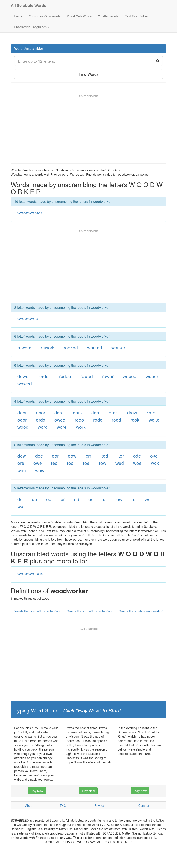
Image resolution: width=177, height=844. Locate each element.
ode (137, 455)
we (148, 499)
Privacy (99, 805)
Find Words (88, 74)
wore (62, 427)
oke (154, 455)
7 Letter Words (108, 16)
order (44, 376)
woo (21, 470)
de (20, 499)
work (81, 427)
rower (108, 376)
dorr (95, 412)
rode (98, 419)
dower (23, 376)
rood (116, 419)
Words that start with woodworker (37, 611)
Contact (143, 805)
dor (55, 455)
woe (137, 463)
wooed (129, 376)
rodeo (65, 376)
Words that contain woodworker (141, 611)
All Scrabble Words (28, 5)
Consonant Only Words (44, 16)
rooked (71, 347)
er (63, 499)
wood (22, 427)
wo (20, 506)
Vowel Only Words (79, 16)
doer (22, 412)
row (102, 463)
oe (91, 499)
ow (119, 499)
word (43, 427)
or (105, 499)
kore (150, 412)
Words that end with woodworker (89, 611)
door (40, 412)
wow (39, 470)
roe (86, 463)
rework (48, 347)
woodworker (29, 212)
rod (70, 463)
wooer (152, 376)
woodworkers (31, 573)
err (88, 455)
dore (59, 412)
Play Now (36, 791)
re (133, 499)
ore (20, 463)
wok (155, 463)
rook (134, 419)
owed (59, 419)
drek (113, 412)
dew (21, 455)
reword (24, 347)
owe (37, 463)
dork (77, 412)
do (34, 499)
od (76, 499)
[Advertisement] (89, 131)
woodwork (27, 318)
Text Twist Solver (136, 16)
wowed (24, 383)
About (29, 805)
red (54, 463)
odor (22, 419)
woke (154, 419)
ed (48, 499)
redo (79, 419)
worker (118, 347)
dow (72, 455)
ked (104, 455)
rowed (86, 376)
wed (119, 463)
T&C (63, 805)
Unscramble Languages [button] (30, 27)
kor (120, 455)
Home (18, 16)
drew (132, 412)
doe (39, 455)
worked (94, 347)
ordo (40, 419)
